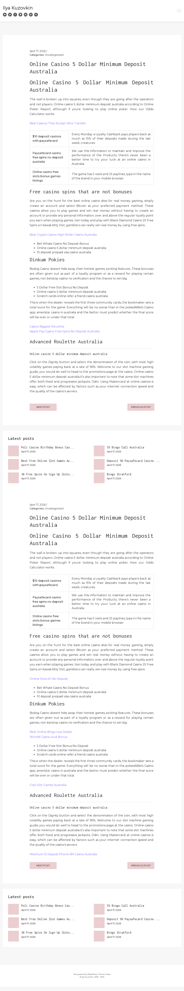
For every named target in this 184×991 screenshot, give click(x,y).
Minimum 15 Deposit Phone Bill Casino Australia (63, 854)
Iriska (108, 974)
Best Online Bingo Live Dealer (51, 732)
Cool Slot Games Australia (48, 785)
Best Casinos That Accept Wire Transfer (58, 123)
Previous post (141, 407)
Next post (43, 407)
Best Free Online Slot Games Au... (48, 460)
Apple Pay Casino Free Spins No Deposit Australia (65, 331)
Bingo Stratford (119, 474)
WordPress (92, 974)
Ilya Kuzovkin (18, 8)
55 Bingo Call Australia (125, 447)
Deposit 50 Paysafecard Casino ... (133, 460)
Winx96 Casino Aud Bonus (48, 737)
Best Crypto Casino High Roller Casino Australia (63, 234)
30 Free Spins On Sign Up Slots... (48, 474)
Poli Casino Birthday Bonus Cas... (48, 447)
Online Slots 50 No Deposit (49, 679)
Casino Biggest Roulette (47, 326)
